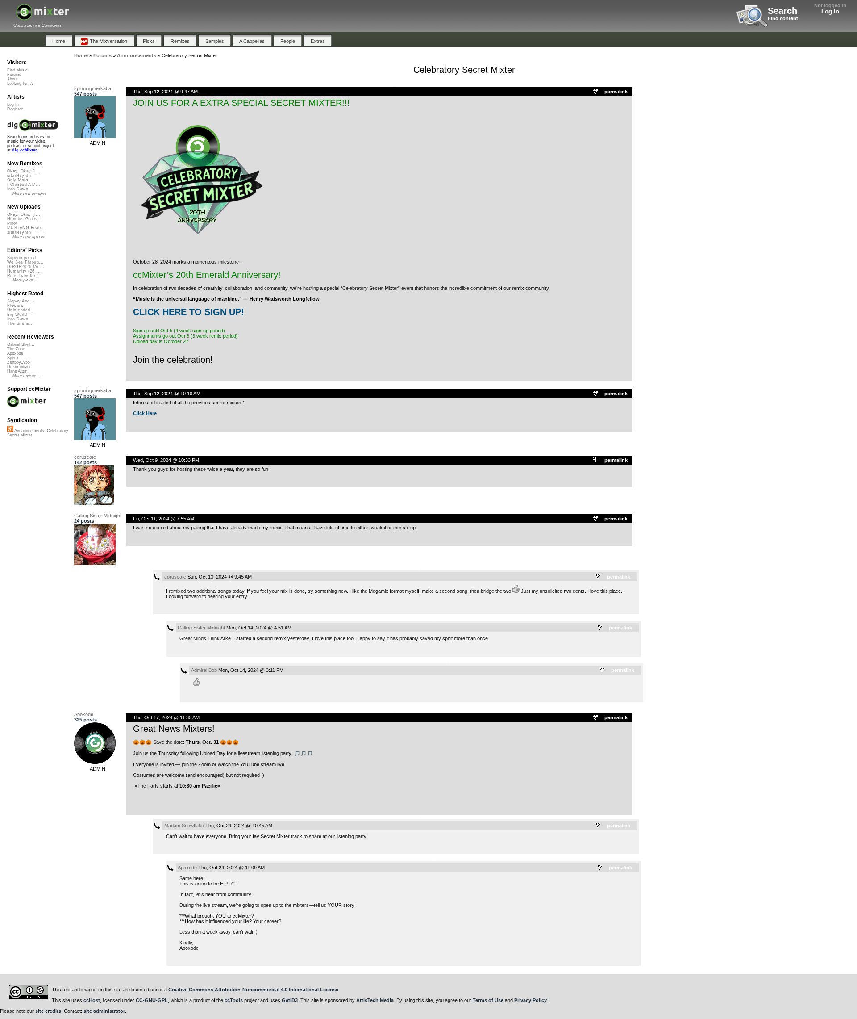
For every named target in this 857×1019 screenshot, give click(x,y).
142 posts (85, 462)
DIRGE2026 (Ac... (25, 266)
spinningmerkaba (92, 88)
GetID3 (290, 1000)
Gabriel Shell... (20, 344)
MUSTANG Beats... (27, 228)
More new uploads (29, 237)
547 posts (85, 93)
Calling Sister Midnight (97, 515)
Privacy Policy (530, 1000)
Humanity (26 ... (24, 271)
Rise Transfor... (23, 275)
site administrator (104, 1011)
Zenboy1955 (18, 362)
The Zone (16, 349)
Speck (13, 358)
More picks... (24, 280)
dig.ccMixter (24, 150)
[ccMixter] (42, 16)
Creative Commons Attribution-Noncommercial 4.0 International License (253, 989)
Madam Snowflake (184, 825)
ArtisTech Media (375, 1000)
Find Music (17, 70)
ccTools (234, 1000)
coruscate (85, 457)
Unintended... (21, 310)
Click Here (145, 413)
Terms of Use (488, 1000)
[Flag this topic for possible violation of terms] (596, 92)
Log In (830, 11)
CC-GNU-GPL (152, 1000)
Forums (14, 74)
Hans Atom (17, 371)
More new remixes (29, 193)
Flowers (15, 305)
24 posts (84, 521)
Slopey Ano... (20, 301)
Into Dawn (17, 189)
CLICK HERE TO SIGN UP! (188, 312)
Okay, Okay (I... (23, 171)
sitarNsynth (19, 175)
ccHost (91, 1000)
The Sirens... (20, 323)
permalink (616, 91)
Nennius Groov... (24, 219)
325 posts (85, 719)
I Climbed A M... (23, 184)
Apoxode (83, 714)
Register (15, 109)
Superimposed (21, 258)
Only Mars (17, 180)
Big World (17, 314)
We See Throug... (25, 262)
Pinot (12, 223)
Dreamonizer (19, 367)
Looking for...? (20, 83)
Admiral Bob (204, 670)
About (12, 79)
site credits (48, 1011)
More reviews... (27, 375)
